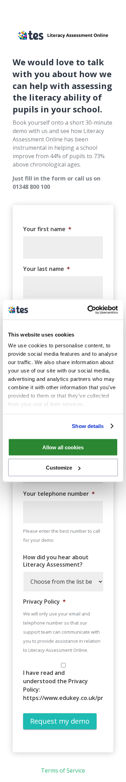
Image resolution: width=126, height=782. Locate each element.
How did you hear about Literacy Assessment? (56, 561)
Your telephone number (59, 493)
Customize (59, 468)
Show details (88, 426)
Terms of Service (63, 770)
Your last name (46, 269)
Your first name (47, 229)
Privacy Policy (44, 601)
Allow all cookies (63, 447)
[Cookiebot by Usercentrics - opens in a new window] (89, 310)
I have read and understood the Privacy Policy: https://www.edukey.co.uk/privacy (57, 685)
